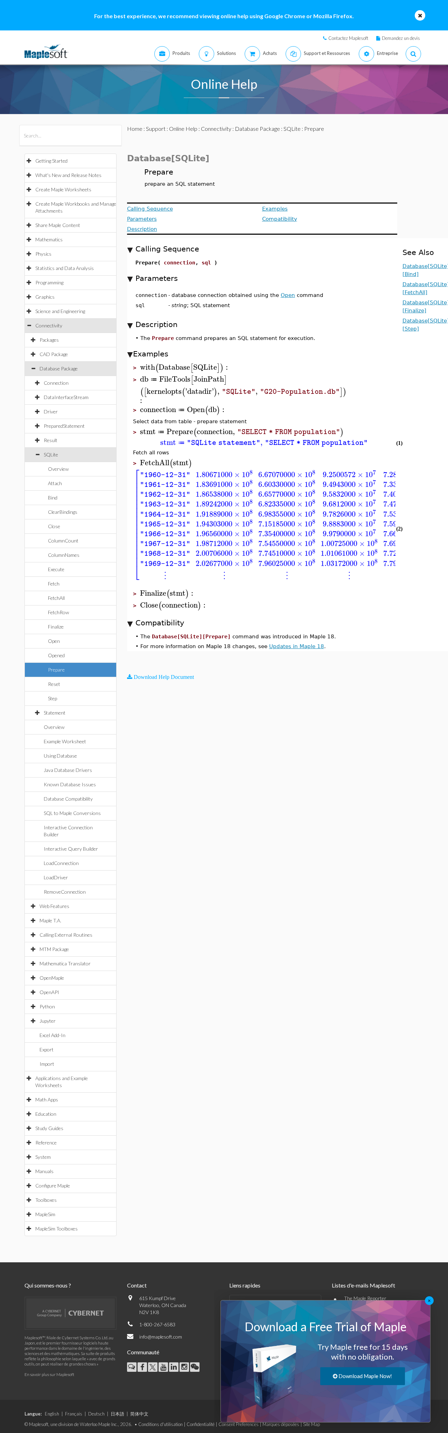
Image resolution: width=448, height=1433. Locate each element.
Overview (58, 469)
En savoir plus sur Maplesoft (49, 1374)
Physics (43, 254)
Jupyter (48, 1021)
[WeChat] (195, 1367)
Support (156, 128)
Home (134, 128)
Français (73, 1414)
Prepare (56, 670)
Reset (54, 684)
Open (54, 641)
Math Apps (46, 1099)
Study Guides (49, 1128)
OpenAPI (49, 992)
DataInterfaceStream (66, 397)
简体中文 (139, 1414)
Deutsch (96, 1414)
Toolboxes (46, 1200)
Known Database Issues (70, 784)
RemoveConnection (65, 892)
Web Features (54, 906)
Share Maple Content (57, 225)
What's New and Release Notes (68, 175)
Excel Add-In (52, 1035)
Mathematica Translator (65, 963)
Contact (137, 1285)
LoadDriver (56, 877)
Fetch (53, 584)
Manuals (44, 1171)
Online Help (183, 128)
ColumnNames (63, 555)
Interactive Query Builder (71, 849)
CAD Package (54, 354)
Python (47, 1006)
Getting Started (51, 161)
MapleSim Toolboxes (56, 1229)
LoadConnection (61, 863)
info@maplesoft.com (160, 1337)
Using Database (60, 756)
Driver (51, 411)
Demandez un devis (401, 38)
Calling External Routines (66, 935)
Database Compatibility (68, 799)
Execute (56, 569)
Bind (52, 498)
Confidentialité (201, 1424)
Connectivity (48, 325)
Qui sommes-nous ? (47, 1285)
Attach (55, 483)
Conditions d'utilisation (160, 1424)
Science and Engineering (60, 311)
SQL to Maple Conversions (72, 813)
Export (47, 1049)
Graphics (45, 297)
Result (50, 440)
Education (45, 1114)
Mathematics (49, 239)
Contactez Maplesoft (348, 38)
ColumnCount (63, 541)
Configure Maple (52, 1186)
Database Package (59, 368)
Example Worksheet (65, 741)
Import (47, 1064)
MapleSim (45, 1214)
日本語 (117, 1414)
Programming (49, 282)
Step (52, 698)
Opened (56, 655)
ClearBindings (62, 512)
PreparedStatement (64, 426)
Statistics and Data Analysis (64, 268)
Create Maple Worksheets (63, 189)
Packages (49, 340)
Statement (54, 713)
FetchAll (56, 598)
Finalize (56, 627)
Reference (46, 1142)
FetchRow (58, 612)
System (43, 1157)
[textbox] (185, 367)
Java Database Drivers (68, 770)
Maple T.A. (50, 920)
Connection (56, 383)
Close (54, 526)
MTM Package (54, 949)
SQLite (51, 454)
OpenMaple (52, 978)
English (52, 1414)
